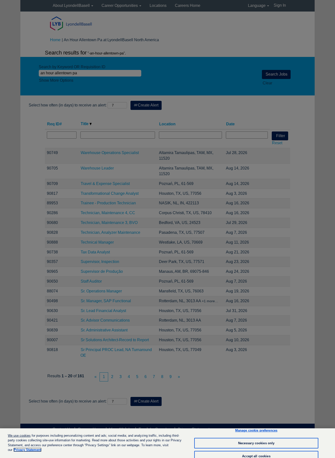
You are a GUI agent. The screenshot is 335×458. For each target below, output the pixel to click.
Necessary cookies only (256, 443)
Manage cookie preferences (256, 430)
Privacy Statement (27, 450)
